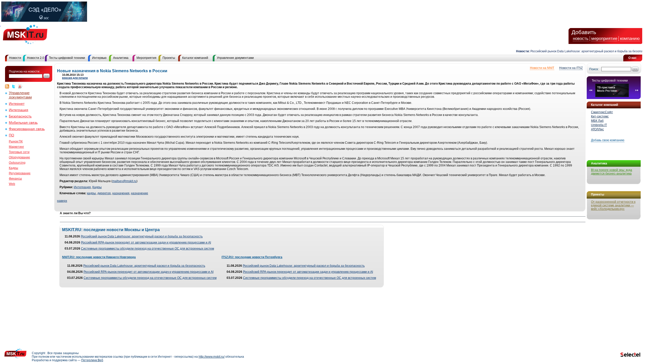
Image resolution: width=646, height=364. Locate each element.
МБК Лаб (597, 121)
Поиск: (594, 69)
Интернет (16, 104)
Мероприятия (146, 58)
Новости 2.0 (35, 58)
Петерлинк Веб (92, 360)
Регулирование (20, 173)
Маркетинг (16, 147)
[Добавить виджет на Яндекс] (20, 86)
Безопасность (20, 116)
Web (12, 184)
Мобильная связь (23, 123)
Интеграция (18, 110)
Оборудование (19, 157)
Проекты (169, 58)
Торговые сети (19, 152)
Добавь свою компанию (607, 140)
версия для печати (75, 77)
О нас (632, 58)
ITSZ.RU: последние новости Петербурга (252, 257)
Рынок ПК (16, 141)
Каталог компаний (195, 58)
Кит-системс (600, 116)
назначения (120, 193)
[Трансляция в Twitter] (15, 86)
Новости (15, 58)
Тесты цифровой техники (67, 58)
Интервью (99, 58)
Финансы (15, 178)
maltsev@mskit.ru (124, 181)
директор (104, 193)
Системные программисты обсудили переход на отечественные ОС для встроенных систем (147, 248)
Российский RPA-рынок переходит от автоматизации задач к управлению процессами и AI (146, 242)
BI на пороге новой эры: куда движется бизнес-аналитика (611, 171)
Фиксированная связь (27, 129)
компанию (630, 38)
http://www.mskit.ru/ (212, 356)
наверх (62, 201)
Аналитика (120, 58)
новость (580, 38)
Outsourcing (17, 162)
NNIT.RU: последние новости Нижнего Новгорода (99, 257)
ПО (11, 135)
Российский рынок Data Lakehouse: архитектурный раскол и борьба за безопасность (584, 51)
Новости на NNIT (542, 68)
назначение (139, 193)
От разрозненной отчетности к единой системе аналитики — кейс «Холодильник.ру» (613, 205)
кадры (91, 193)
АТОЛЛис (597, 129)
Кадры (13, 168)
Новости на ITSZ (571, 68)
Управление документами (235, 58)
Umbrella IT (599, 125)
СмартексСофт (602, 112)
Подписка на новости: (24, 71)
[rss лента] (8, 86)
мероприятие (604, 38)
